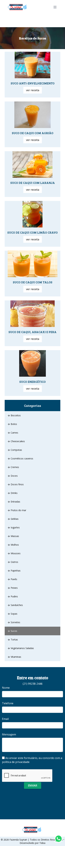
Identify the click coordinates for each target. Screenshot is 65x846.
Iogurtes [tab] (15, 527)
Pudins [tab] (14, 596)
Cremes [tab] (14, 467)
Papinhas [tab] (15, 570)
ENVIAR (32, 785)
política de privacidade (16, 762)
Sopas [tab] (13, 613)
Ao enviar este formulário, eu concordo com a (32, 760)
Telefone (7, 703)
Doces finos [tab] (17, 484)
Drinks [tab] (14, 493)
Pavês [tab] (13, 579)
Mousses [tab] (15, 553)
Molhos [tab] (14, 544)
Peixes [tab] (14, 587)
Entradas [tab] (15, 501)
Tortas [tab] (14, 639)
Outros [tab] (14, 562)
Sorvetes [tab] (15, 622)
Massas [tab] (14, 536)
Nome (6, 687)
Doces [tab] (14, 475)
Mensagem (9, 734)
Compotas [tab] (16, 449)
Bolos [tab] (13, 424)
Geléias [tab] (14, 518)
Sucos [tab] (13, 630)
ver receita (32, 90)
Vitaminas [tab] (15, 656)
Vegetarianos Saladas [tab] (22, 648)
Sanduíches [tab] (16, 605)
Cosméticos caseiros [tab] (21, 458)
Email (5, 719)
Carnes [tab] (14, 432)
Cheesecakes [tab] (17, 441)
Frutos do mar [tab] (18, 510)
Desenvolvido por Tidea (32, 843)
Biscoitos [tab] (15, 415)
